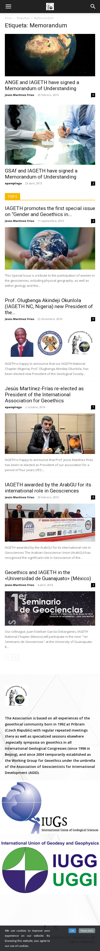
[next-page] (16, 657)
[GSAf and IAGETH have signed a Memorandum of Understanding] (50, 135)
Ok (72, 930)
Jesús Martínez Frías (19, 95)
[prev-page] (8, 657)
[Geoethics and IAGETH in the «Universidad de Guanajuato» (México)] (50, 608)
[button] (93, 6)
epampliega (13, 183)
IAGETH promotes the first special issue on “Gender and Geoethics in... (50, 211)
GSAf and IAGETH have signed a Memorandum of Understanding (41, 174)
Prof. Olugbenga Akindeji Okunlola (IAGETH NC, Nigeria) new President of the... (49, 306)
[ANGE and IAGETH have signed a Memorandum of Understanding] (50, 55)
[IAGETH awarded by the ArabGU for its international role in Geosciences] (50, 523)
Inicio (8, 18)
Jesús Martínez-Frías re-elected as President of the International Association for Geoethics (44, 395)
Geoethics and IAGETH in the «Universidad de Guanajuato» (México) (48, 575)
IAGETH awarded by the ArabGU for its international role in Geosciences (48, 488)
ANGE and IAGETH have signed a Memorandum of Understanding (42, 85)
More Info (87, 930)
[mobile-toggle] (8, 6)
